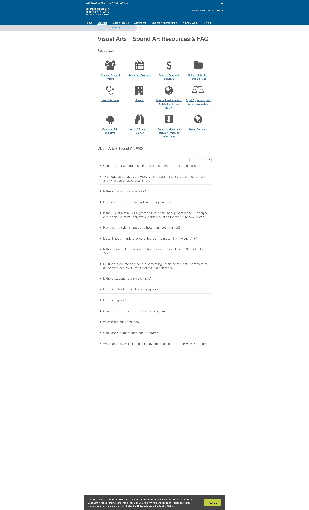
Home (88, 28)
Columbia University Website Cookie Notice (150, 506)
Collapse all (206, 160)
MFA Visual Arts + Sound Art (122, 28)
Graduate (100, 28)
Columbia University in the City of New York (107, 3)
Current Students (198, 10)
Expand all (195, 160)
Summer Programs (215, 10)
